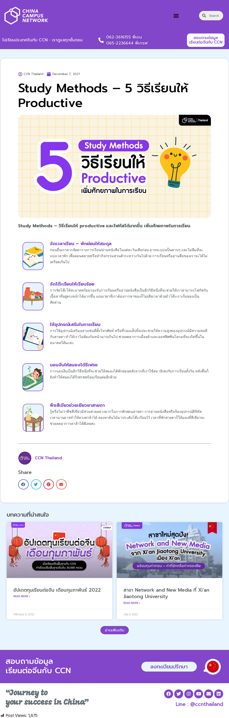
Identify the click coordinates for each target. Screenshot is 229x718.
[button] (176, 16)
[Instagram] (188, 693)
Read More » (21, 596)
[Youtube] (198, 693)
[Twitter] (178, 693)
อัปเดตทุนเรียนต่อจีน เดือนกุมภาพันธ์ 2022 (57, 590)
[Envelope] (208, 693)
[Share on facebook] (23, 484)
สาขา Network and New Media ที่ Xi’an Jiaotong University (166, 593)
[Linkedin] (218, 693)
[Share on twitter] (36, 484)
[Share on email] (61, 484)
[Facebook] (168, 693)
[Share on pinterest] (48, 484)
